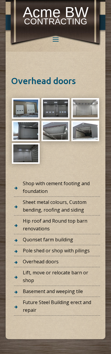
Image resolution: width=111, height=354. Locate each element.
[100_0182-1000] (25, 116)
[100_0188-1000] (25, 160)
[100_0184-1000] (85, 116)
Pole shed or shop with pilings (56, 250)
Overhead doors (41, 261)
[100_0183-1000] (55, 116)
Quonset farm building (48, 239)
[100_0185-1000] (25, 138)
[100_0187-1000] (85, 138)
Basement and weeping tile (53, 291)
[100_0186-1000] (55, 138)
